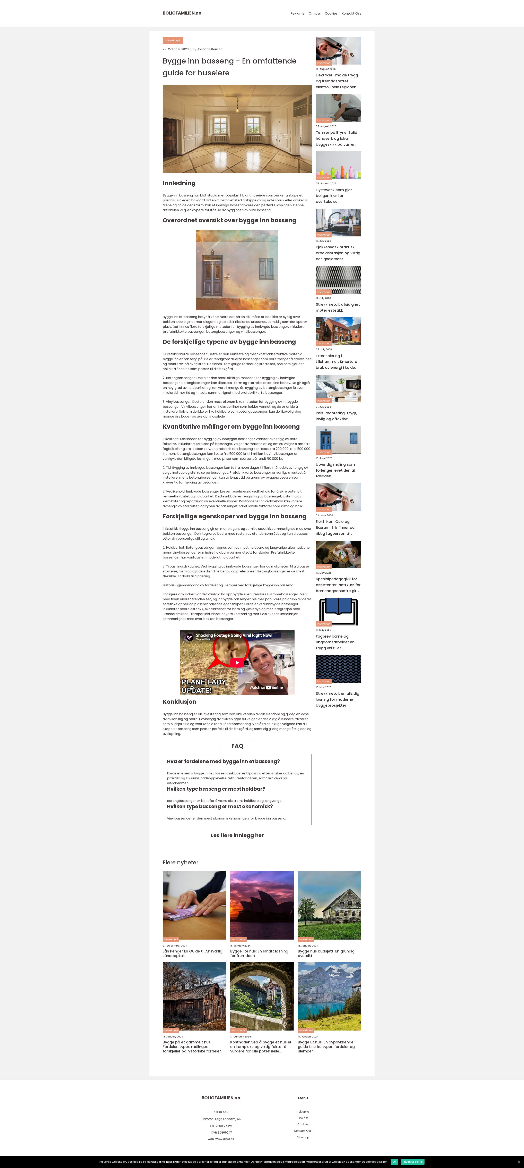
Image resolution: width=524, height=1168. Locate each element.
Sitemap (303, 1137)
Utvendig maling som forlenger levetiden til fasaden (335, 470)
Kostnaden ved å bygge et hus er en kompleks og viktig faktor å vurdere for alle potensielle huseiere (260, 1046)
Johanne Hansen (209, 49)
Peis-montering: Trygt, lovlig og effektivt (336, 415)
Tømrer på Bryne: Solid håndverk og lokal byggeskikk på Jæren (336, 138)
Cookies (331, 13)
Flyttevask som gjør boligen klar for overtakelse (334, 195)
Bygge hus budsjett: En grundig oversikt (326, 953)
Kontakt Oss (351, 13)
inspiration (323, 63)
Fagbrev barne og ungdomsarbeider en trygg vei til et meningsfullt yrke (335, 642)
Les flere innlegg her (237, 835)
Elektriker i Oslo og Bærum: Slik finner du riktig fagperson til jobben (335, 527)
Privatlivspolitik (412, 1161)
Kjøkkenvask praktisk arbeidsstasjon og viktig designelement (338, 252)
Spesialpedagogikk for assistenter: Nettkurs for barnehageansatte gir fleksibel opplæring (338, 585)
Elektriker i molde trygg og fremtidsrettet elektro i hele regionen (337, 81)
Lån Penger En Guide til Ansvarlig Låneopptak (192, 953)
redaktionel (173, 40)
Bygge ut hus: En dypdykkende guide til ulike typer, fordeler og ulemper (326, 1046)
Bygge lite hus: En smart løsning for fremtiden (259, 953)
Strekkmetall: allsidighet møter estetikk (338, 307)
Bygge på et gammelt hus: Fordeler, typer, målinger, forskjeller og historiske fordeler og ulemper (192, 1046)
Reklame (297, 13)
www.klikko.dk (224, 1139)
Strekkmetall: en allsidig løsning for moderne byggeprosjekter (337, 699)
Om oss (315, 13)
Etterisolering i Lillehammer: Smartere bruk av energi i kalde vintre (336, 361)
